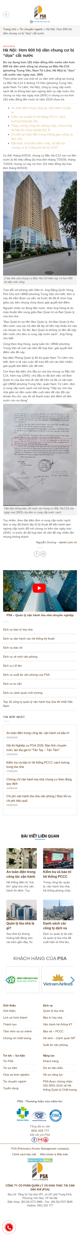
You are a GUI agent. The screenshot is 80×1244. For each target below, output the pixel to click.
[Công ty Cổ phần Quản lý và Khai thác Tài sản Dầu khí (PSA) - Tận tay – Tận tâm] (40, 15)
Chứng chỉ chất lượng (17, 1038)
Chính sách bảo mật (24, 1154)
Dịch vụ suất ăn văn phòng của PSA (26, 674)
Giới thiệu (9, 1010)
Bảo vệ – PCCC (53, 1031)
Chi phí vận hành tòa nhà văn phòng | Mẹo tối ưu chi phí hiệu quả (38, 798)
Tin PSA (8, 1061)
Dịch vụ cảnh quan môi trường (22, 692)
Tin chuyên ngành (31, 29)
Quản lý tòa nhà (53, 1010)
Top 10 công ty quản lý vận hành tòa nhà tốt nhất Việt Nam (37, 704)
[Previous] (8, 980)
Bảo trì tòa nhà (52, 1017)
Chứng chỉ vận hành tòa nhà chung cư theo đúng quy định (39, 781)
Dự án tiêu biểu (53, 1067)
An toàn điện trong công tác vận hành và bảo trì (37, 733)
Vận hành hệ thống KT (57, 1024)
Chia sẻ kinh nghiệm (16, 1074)
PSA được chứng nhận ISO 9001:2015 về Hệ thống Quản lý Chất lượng (60, 1085)
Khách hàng (51, 1061)
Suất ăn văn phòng (55, 1044)
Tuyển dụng (10, 1088)
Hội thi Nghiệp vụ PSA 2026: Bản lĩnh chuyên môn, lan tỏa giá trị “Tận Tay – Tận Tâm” (36, 747)
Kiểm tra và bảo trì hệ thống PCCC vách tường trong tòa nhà (37, 764)
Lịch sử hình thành (15, 1017)
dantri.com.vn (68, 542)
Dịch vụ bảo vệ (12, 647)
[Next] (71, 980)
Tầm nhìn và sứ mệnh (17, 1031)
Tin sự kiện (10, 1067)
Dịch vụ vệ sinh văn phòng (20, 656)
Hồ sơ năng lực (53, 1074)
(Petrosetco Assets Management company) (43, 1148)
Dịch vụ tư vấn (12, 683)
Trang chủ (9, 29)
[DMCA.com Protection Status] (40, 1158)
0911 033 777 (40, 1130)
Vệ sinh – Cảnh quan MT (59, 1038)
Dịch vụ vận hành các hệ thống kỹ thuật (28, 638)
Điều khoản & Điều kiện (54, 1154)
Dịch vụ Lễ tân (12, 665)
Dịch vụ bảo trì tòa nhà (18, 629)
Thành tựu (10, 1024)
